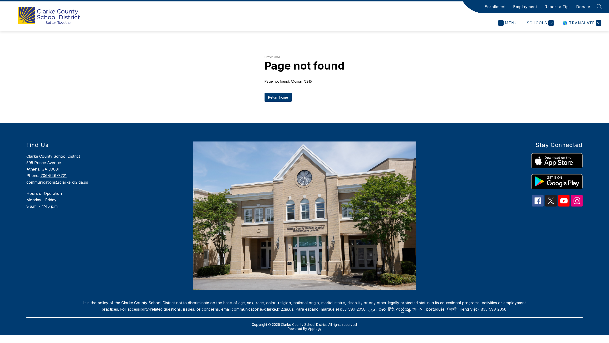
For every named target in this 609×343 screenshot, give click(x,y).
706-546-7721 (53, 175)
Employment (525, 6)
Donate (583, 6)
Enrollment (495, 6)
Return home (278, 97)
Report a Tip (557, 6)
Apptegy (315, 329)
